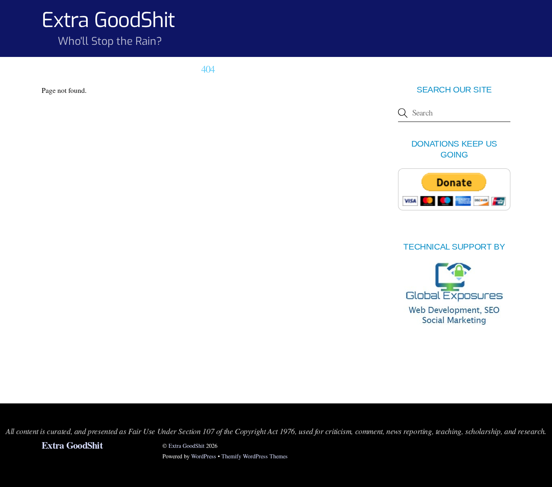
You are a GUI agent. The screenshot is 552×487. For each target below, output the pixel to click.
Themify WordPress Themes (254, 456)
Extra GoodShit (186, 445)
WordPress (203, 456)
